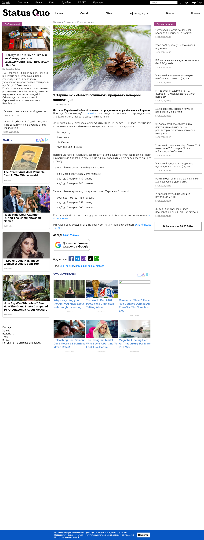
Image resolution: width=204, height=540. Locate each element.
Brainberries (102, 312)
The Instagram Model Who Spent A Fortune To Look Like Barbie (101, 344)
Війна (109, 13)
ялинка (70, 265)
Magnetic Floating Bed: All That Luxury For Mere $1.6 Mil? (134, 344)
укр (194, 2)
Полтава (23, 2)
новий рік (81, 265)
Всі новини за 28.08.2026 (178, 226)
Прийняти (143, 535)
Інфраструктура (139, 13)
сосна (91, 265)
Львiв (38, 2)
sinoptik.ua (35, 342)
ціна (62, 265)
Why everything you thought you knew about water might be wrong (69, 304)
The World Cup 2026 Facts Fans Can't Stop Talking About (100, 304)
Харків (6, 2)
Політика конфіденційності (66, 537)
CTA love (69, 312)
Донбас (66, 2)
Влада (170, 13)
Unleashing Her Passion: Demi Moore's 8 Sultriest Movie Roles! (69, 344)
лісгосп (100, 265)
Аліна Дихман (71, 235)
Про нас (98, 2)
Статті (84, 13)
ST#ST (82, 2)
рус (200, 2)
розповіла (91, 113)
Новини (58, 13)
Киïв (51, 2)
